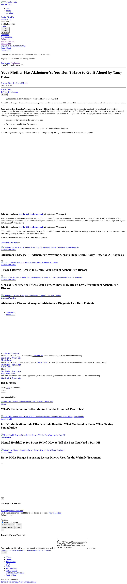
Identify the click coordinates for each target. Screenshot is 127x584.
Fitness (3, 404)
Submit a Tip (6, 19)
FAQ (8, 564)
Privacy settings (30, 582)
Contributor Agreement (15, 573)
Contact (9, 559)
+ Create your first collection (12, 511)
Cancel (18, 527)
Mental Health (22, 83)
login (10, 4)
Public (7, 522)
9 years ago (16, 358)
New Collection (55, 513)
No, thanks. (15, 63)
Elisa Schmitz (6, 360)
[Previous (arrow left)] (2, 392)
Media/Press (11, 562)
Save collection (7, 527)
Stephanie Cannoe (8, 373)
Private (15, 522)
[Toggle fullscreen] (4, 390)
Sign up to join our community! (13, 46)
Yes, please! (5, 63)
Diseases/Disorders (8, 83)
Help (8, 566)
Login (3, 17)
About (8, 557)
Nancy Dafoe (37, 356)
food (8, 8)
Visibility (4, 520)
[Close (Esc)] (2, 390)
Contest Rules (11, 575)
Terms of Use (11, 568)
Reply (7, 358)
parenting (9, 13)
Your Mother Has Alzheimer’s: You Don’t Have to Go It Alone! (26, 550)
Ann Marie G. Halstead (10, 353)
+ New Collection (8, 525)
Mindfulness (6, 437)
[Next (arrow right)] (4, 392)
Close (19, 525)
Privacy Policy (11, 571)
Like (3, 358)
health (8, 11)
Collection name (7, 515)
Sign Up (10, 17)
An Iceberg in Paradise (9, 242)
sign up (4, 4)
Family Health (6, 419)
